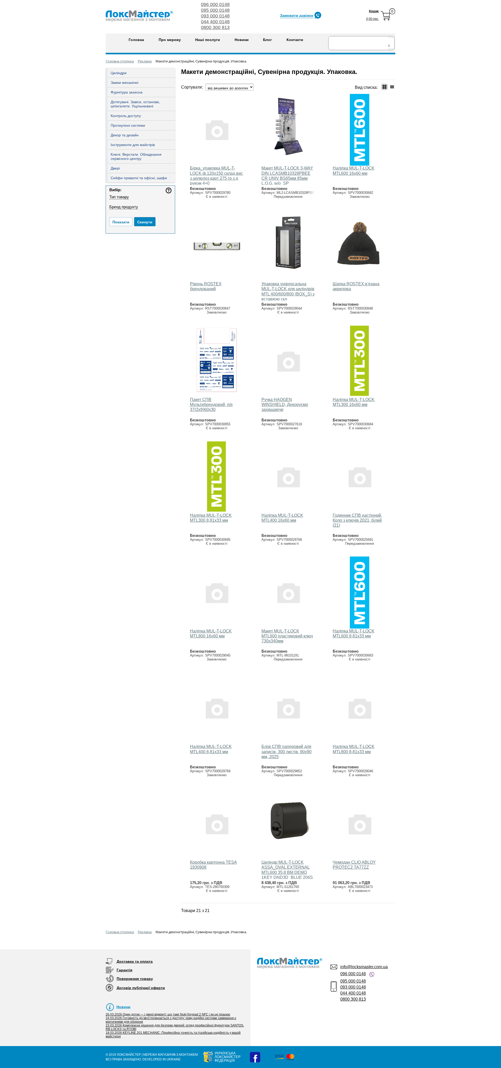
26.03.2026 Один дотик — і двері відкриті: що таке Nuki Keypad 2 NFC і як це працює (168, 1014)
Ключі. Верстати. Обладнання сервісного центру (136, 156)
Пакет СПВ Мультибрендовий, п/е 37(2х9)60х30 (211, 404)
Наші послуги (207, 40)
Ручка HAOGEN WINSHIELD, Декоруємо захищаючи (284, 404)
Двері (115, 168)
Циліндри (119, 73)
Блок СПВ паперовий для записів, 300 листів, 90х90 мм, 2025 (286, 751)
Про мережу (170, 40)
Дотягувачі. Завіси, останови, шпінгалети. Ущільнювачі (135, 104)
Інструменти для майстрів (133, 145)
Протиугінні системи (128, 125)
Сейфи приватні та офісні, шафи (139, 178)
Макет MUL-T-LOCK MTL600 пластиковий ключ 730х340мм (287, 636)
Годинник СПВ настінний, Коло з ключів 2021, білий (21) (357, 520)
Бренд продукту (123, 207)
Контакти (295, 40)
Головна (136, 40)
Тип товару (119, 197)
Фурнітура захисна (126, 92)
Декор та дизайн (125, 135)
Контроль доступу (126, 116)
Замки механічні (124, 82)
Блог (267, 40)
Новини (242, 40)
